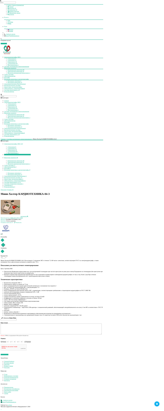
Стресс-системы (8, 74)
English (11, 31)
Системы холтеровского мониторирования (16, 66)
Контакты (11, 14)
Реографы (7, 77)
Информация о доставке (11, 376)
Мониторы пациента (10, 68)
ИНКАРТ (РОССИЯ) (16, 218)
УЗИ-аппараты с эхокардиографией (14, 88)
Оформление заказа (14, 13)
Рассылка (7, 367)
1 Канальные (12, 59)
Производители (8, 387)
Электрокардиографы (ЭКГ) (12, 57)
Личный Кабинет (9, 361)
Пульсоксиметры (9, 91)
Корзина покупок (14, 11)
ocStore (10, 405)
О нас (5, 374)
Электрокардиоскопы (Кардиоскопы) (15, 84)
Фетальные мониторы (15, 82)
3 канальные (12, 60)
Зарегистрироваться (18, 5)
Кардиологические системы (12, 85)
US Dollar (10, 22)
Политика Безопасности (11, 377)
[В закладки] (2, 240)
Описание (4, 189)
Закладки (6, 364)
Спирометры (8, 185)
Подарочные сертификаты (11, 389)
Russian (11, 29)
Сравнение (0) (13, 10)
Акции (6, 393)
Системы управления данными (13, 184)
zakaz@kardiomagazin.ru (12, 36)
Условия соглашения (10, 379)
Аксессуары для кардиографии (13, 87)
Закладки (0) (12, 8)
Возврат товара (8, 366)
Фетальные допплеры (14, 81)
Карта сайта (7, 392)
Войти (9, 5)
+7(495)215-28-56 (10, 34)
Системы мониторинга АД (12, 90)
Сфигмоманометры (9, 76)
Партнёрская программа (11, 390)
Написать (18, 222)
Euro (9, 20)
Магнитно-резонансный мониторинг (19, 73)
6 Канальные (12, 62)
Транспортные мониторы (16, 71)
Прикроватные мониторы (16, 70)
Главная (11, 7)
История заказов (9, 363)
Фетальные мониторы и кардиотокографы (16, 79)
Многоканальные (13, 65)
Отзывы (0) (10, 189)
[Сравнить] (2, 251)
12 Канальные (12, 63)
